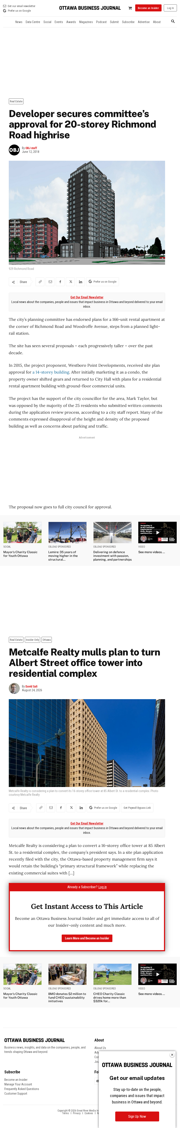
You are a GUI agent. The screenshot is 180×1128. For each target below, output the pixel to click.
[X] (70, 281)
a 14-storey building (50, 372)
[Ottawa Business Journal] (90, 8)
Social (7, 546)
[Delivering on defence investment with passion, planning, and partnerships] (112, 532)
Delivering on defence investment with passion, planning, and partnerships (112, 555)
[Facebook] (60, 281)
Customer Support (15, 1093)
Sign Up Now (137, 1116)
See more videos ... (151, 552)
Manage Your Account (18, 1084)
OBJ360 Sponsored (59, 546)
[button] (173, 22)
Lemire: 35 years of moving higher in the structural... (63, 555)
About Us (100, 1048)
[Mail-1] (97, 1081)
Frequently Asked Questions (21, 1089)
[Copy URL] (40, 281)
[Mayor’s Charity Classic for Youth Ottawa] (22, 532)
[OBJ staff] (15, 149)
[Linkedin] (80, 281)
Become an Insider (15, 1079)
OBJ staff (31, 148)
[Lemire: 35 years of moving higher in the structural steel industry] (67, 532)
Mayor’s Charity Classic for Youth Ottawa (20, 554)
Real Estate (16, 101)
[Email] (50, 281)
